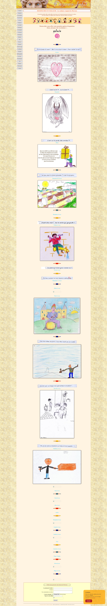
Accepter (89, 600)
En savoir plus (92, 597)
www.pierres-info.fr (43, 604)
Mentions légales (49, 604)
